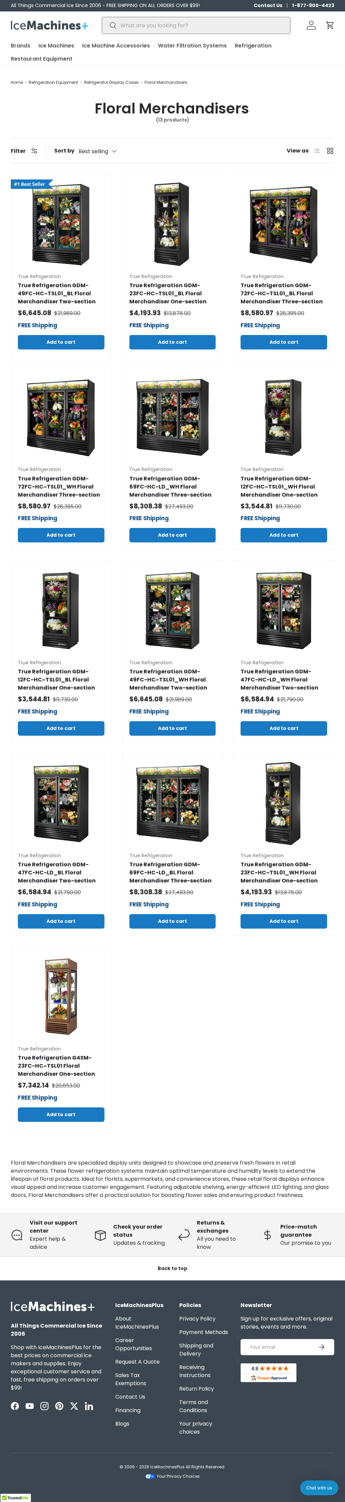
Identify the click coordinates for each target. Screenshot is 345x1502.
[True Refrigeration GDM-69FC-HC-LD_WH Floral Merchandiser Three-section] (172, 417)
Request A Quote (137, 1362)
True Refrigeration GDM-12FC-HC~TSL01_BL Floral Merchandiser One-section (56, 680)
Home (17, 82)
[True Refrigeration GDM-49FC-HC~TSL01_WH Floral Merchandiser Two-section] (172, 610)
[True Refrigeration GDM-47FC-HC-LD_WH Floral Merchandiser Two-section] (284, 610)
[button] (330, 25)
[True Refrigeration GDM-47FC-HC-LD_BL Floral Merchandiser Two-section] (61, 804)
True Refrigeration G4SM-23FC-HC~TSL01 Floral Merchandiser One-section (56, 1066)
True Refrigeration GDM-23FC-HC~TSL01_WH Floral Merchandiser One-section (279, 872)
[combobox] (196, 25)
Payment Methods (203, 1332)
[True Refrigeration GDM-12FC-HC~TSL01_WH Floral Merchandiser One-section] (284, 417)
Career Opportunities (133, 1344)
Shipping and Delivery (196, 1350)
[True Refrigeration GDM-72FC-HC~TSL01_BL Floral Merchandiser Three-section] (284, 224)
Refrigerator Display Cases (111, 82)
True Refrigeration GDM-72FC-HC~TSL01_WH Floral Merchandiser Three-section (59, 487)
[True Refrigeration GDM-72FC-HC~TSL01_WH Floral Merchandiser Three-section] (61, 417)
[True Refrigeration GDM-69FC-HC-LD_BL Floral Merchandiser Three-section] (172, 804)
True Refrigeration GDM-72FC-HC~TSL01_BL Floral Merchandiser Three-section (282, 293)
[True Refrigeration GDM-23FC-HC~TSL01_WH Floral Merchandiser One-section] (284, 804)
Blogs (122, 1424)
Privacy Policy (197, 1319)
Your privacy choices (195, 1428)
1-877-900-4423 (313, 5)
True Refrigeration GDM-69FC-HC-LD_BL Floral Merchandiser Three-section (170, 872)
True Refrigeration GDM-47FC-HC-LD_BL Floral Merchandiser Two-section (57, 872)
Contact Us (268, 5)
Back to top (172, 1268)
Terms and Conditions (193, 1406)
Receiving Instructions (195, 1371)
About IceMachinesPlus (137, 1323)
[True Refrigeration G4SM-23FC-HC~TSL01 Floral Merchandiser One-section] (61, 997)
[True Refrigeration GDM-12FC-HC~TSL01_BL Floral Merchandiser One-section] (61, 610)
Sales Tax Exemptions (130, 1379)
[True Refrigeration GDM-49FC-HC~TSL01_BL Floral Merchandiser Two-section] (61, 224)
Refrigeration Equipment (53, 82)
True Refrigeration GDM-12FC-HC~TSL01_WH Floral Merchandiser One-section (279, 487)
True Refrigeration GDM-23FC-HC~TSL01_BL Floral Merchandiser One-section (168, 293)
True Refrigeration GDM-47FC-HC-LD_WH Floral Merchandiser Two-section (279, 680)
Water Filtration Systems (192, 45)
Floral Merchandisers (166, 82)
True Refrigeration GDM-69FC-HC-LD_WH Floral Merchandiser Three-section (170, 487)
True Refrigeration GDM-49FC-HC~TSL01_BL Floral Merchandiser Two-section (57, 293)
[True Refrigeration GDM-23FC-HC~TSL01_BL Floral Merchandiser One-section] (172, 224)
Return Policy (196, 1389)
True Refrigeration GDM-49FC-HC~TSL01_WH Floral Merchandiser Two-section (168, 680)
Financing (127, 1410)
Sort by (64, 151)
